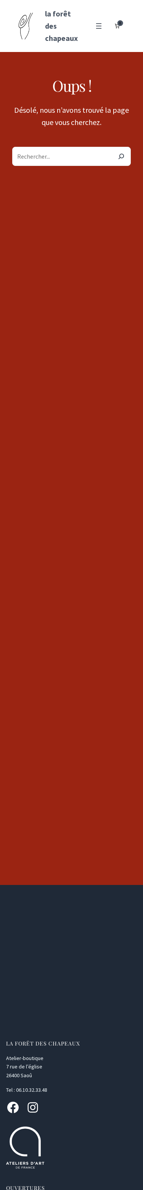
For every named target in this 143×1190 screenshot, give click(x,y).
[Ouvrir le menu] (98, 26)
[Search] (121, 156)
